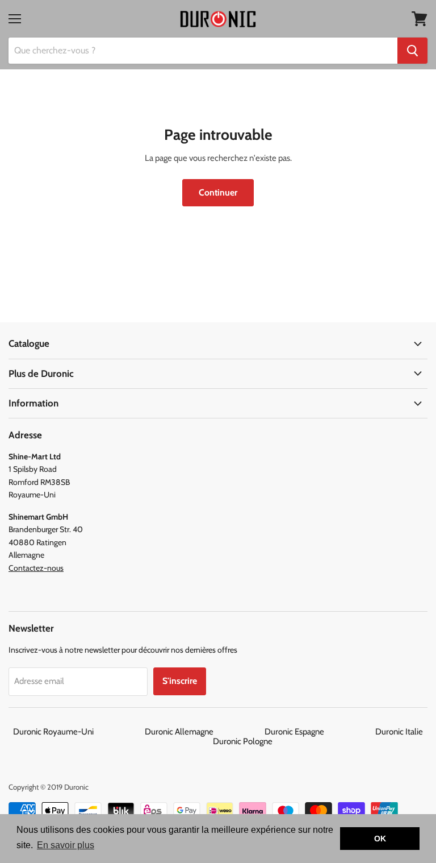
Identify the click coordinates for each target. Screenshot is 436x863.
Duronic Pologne (242, 741)
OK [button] (380, 838)
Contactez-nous (36, 568)
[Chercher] (412, 51)
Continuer (218, 192)
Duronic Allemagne (204, 732)
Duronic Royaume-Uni (78, 732)
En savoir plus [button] (65, 845)
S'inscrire (179, 680)
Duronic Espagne (319, 732)
